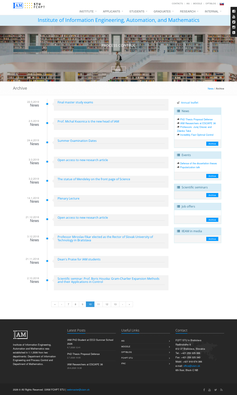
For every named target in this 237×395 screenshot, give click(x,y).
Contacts (177, 3)
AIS (188, 3)
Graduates (162, 11)
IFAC (123, 363)
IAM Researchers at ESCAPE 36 (198, 123)
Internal (211, 11)
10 (90, 304)
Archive (212, 143)
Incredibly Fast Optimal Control (196, 134)
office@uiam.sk (191, 366)
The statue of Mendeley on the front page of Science (94, 179)
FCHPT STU (127, 357)
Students (136, 11)
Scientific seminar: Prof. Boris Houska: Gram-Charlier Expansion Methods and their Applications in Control (108, 280)
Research (188, 11)
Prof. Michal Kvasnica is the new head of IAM (88, 121)
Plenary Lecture (68, 198)
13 (115, 304)
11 (98, 304)
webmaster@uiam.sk (78, 389)
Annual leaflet (189, 102)
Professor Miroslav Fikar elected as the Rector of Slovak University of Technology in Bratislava (105, 238)
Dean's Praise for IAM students (79, 259)
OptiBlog (211, 3)
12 (107, 304)
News (211, 88)
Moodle (197, 3)
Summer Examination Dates (77, 141)
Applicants (111, 11)
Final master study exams (75, 102)
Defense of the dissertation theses (198, 163)
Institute (86, 11)
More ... (118, 69)
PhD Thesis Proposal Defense (196, 119)
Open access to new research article (83, 160)
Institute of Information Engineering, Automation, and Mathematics (118, 19)
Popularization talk (190, 167)
